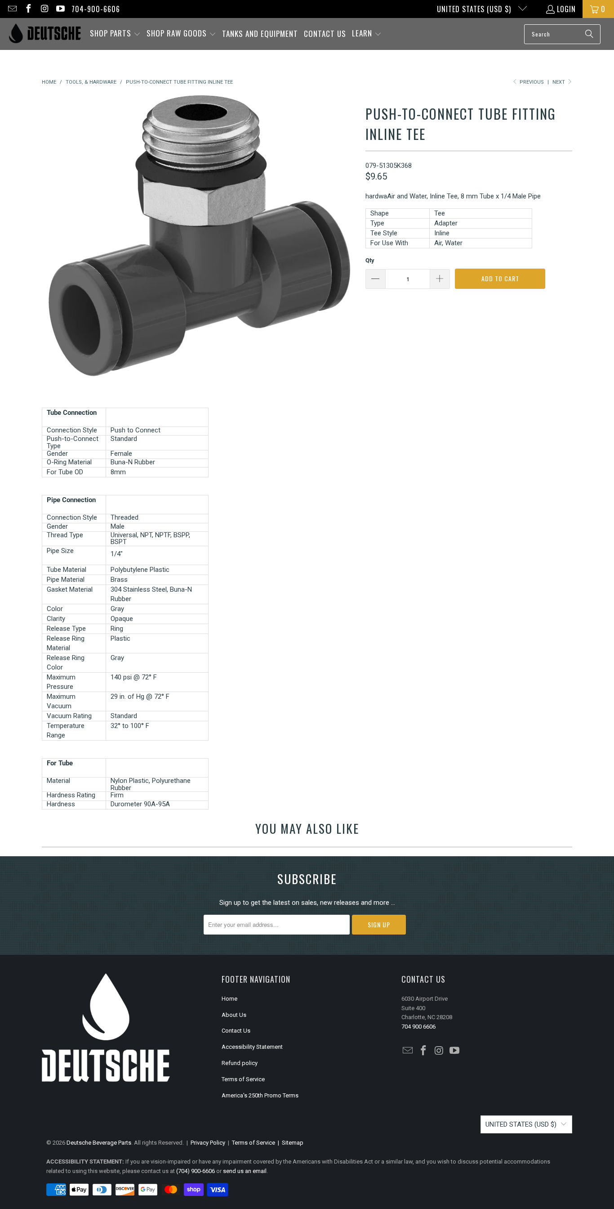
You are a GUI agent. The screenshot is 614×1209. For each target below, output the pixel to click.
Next (559, 82)
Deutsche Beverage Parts (99, 1142)
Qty (369, 260)
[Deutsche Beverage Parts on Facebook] (28, 9)
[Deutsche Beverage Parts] (45, 34)
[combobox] (562, 34)
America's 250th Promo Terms (260, 1095)
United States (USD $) (475, 9)
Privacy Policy (208, 1142)
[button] (115, 33)
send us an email (245, 1171)
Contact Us (236, 1030)
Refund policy (240, 1063)
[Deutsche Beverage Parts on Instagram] (44, 9)
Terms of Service (243, 1079)
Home (229, 998)
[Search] (589, 34)
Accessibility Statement (252, 1046)
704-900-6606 (95, 9)
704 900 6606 (418, 1026)
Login (566, 9)
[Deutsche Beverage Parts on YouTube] (60, 9)
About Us (234, 1014)
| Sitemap (289, 1142)
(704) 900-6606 (195, 1171)
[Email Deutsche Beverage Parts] (12, 9)
